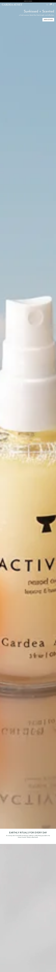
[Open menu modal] (53, 4)
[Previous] (16, 1)
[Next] (39, 1)
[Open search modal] (47, 4)
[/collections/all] (28, 415)
